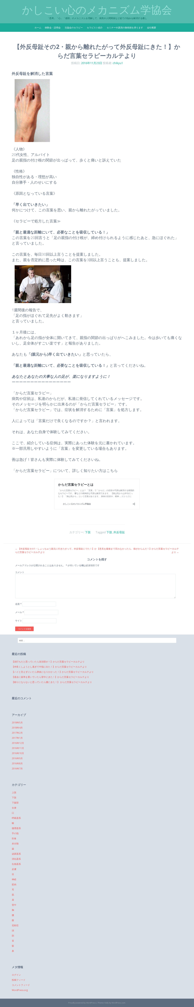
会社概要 (151, 27)
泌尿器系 (16, 853)
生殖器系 (16, 864)
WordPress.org (20, 990)
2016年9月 (17, 758)
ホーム (38, 27)
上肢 (14, 792)
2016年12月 (18, 743)
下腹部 (15, 802)
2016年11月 (18, 748)
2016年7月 (17, 768)
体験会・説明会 (53, 27)
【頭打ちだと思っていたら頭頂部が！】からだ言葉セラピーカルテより (48, 661)
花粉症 (15, 925)
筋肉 (14, 884)
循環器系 (16, 828)
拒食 (14, 838)
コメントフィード (21, 985)
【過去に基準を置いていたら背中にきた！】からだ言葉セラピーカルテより (50, 677)
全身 (14, 807)
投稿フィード (18, 979)
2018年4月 (17, 727)
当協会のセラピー (74, 27)
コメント (19, 572)
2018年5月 (17, 722)
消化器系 (16, 858)
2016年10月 (18, 753)
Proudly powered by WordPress (82, 1002)
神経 (14, 879)
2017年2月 (17, 732)
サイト (18, 620)
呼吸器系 (16, 818)
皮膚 (14, 869)
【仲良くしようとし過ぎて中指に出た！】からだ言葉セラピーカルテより (49, 666)
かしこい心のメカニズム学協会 (97, 10)
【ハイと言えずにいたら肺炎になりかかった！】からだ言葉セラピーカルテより (53, 671)
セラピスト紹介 (95, 27)
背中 (14, 904)
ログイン (16, 974)
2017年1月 (17, 737)
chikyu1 (118, 63)
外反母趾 (119, 532)
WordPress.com (118, 1002)
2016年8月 (17, 763)
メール (19, 612)
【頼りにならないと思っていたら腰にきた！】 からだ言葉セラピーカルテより (52, 682)
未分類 (15, 843)
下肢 (88, 532)
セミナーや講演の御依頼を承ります (125, 27)
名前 (18, 604)
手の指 (15, 833)
